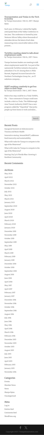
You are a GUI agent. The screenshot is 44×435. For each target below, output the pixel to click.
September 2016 (10, 311)
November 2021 (10, 184)
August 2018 (9, 274)
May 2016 (8, 325)
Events (7, 381)
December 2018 (10, 264)
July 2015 (7, 354)
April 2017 (8, 289)
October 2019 (9, 238)
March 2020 (9, 220)
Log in (6, 405)
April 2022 (8, 177)
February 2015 (9, 365)
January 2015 (9, 368)
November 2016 (10, 303)
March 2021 (9, 199)
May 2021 (8, 195)
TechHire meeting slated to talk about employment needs (21, 54)
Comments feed (10, 413)
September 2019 (10, 242)
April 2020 (8, 217)
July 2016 (7, 318)
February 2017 (9, 292)
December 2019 (10, 231)
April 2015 (8, 361)
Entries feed (9, 409)
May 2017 (8, 285)
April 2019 (8, 249)
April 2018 (8, 282)
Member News (10, 385)
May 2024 (8, 174)
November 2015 (10, 343)
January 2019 (9, 260)
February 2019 (9, 256)
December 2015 (10, 339)
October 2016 (9, 307)
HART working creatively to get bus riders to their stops (20, 87)
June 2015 (8, 357)
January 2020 (9, 228)
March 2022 (9, 181)
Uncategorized (10, 396)
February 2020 (10, 224)
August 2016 (9, 314)
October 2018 (9, 267)
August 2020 (9, 210)
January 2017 (9, 296)
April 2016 (8, 329)
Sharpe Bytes (9, 392)
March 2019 (8, 253)
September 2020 (10, 206)
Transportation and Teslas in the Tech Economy (21, 18)
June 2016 (8, 321)
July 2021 (7, 192)
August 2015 (9, 350)
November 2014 (10, 372)
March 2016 (8, 332)
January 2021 (9, 202)
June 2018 (8, 278)
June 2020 (8, 213)
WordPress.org (10, 416)
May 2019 (8, 246)
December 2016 (10, 300)
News (35, 57)
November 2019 (10, 235)
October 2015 (9, 347)
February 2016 (9, 336)
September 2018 (10, 271)
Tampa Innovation (14, 21)
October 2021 (9, 188)
